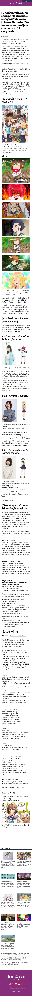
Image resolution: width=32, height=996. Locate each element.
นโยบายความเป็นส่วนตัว (20, 988)
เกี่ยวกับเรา (12, 988)
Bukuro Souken (16, 3)
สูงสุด (7, 988)
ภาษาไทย (25, 1)
